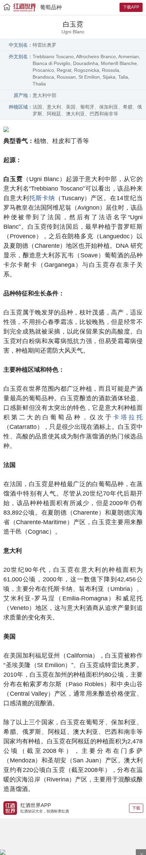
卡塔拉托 (128, 417)
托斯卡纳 (42, 198)
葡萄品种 (51, 7)
